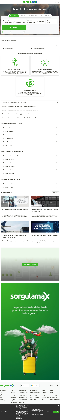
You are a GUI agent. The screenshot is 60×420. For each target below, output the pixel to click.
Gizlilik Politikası (19, 416)
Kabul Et (56, 411)
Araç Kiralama (46, 15)
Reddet (48, 411)
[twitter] (57, 385)
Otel (24, 15)
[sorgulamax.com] (30, 2)
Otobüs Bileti (34, 15)
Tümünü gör (55, 192)
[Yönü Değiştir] (14, 22)
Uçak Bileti (14, 15)
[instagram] (59, 385)
